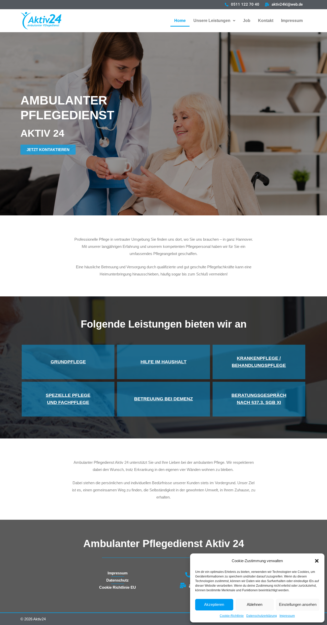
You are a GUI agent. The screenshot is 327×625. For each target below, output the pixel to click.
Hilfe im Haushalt (163, 361)
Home (180, 20)
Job (246, 20)
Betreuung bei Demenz (163, 398)
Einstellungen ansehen (298, 604)
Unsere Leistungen (211, 20)
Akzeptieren (214, 604)
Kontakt (265, 20)
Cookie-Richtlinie (232, 616)
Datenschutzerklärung (261, 616)
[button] (316, 560)
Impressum (287, 616)
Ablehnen (254, 604)
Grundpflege (68, 361)
